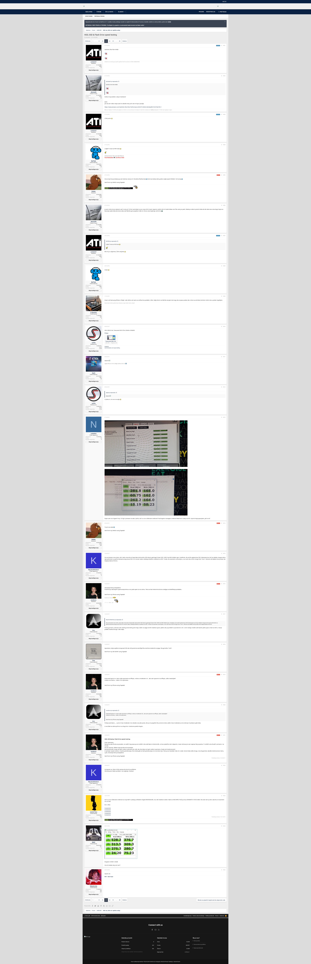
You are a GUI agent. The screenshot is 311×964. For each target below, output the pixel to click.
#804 (224, 144)
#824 (224, 826)
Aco (93, 630)
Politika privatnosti (209, 915)
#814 (224, 523)
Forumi (99, 12)
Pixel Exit (163, 961)
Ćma (93, 660)
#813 (224, 417)
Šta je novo (109, 12)
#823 (224, 795)
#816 (224, 583)
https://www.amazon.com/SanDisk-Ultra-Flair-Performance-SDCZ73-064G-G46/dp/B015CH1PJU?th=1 (133, 107)
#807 (224, 235)
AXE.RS (224, 1)
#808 (224, 265)
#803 (224, 114)
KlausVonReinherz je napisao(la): (113, 619)
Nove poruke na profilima (200, 944)
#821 (224, 735)
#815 (224, 553)
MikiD (93, 842)
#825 (224, 869)
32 (102, 41)
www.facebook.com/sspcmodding (112, 347)
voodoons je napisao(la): (112, 710)
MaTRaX (93, 161)
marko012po (93, 812)
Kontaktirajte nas (188, 915)
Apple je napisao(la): (110, 392)
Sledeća (124, 41)
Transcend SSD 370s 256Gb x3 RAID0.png (116, 341)
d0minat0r (94, 92)
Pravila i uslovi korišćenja (198, 915)
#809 (224, 296)
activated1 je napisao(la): (112, 81)
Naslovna (89, 12)
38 (119, 41)
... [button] (95, 41)
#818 (224, 644)
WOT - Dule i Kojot (109, 876)
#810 (224, 326)
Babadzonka (93, 886)
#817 (224, 614)
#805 (224, 175)
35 (113, 41)
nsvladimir (94, 433)
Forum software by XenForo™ (143, 961)
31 (99, 41)
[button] (115, 11)
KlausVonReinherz (93, 569)
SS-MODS (107, 346)
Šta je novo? (196, 938)
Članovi (120, 12)
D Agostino (93, 312)
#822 (224, 765)
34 (109, 41)
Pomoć (217, 915)
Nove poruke (88, 16)
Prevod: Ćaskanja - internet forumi (172, 961)
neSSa (93, 342)
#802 (224, 75)
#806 (224, 205)
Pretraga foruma (99, 16)
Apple (93, 373)
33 (106, 41)
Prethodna (88, 41)
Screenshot (108, 808)
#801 (224, 45)
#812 (224, 387)
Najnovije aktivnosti (198, 948)
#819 (224, 674)
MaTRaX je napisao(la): (111, 241)
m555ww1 (187, 952)
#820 (224, 704)
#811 (224, 356)
